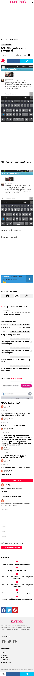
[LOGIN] (32, 2)
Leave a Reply (17, 480)
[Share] (13, 674)
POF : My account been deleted (13, 425)
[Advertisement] (17, 21)
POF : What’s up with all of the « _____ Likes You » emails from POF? (16, 456)
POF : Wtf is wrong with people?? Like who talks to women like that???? (15, 414)
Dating (4, 652)
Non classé (6, 657)
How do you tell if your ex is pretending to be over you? (16, 343)
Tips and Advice (24, 324)
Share (3, 67)
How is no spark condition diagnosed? (16, 327)
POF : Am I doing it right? (10, 403)
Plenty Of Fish (16, 379)
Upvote (7, 296)
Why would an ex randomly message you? (16, 361)
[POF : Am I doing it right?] (17, 390)
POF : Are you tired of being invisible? (15, 467)
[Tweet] (27, 674)
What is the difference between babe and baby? (15, 370)
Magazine (14, 324)
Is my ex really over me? (10, 334)
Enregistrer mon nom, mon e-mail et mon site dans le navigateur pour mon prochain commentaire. (16, 542)
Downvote (26, 296)
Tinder (4, 661)
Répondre (4, 491)
